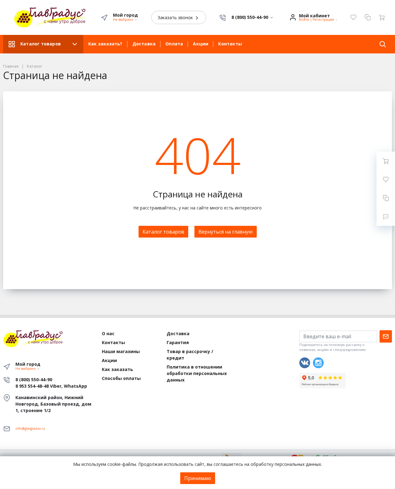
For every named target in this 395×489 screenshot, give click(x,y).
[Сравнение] (367, 17)
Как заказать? (105, 44)
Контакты (230, 44)
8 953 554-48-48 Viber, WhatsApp (51, 386)
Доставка (144, 44)
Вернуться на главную (225, 231)
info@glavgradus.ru (30, 428)
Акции (200, 44)
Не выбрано (123, 19)
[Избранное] (353, 17)
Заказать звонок (176, 17)
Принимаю (197, 478)
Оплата (174, 44)
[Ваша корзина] (381, 17)
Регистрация (323, 19)
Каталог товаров (40, 44)
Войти (304, 19)
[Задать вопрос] (385, 216)
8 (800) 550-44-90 (33, 379)
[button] (252, 17)
